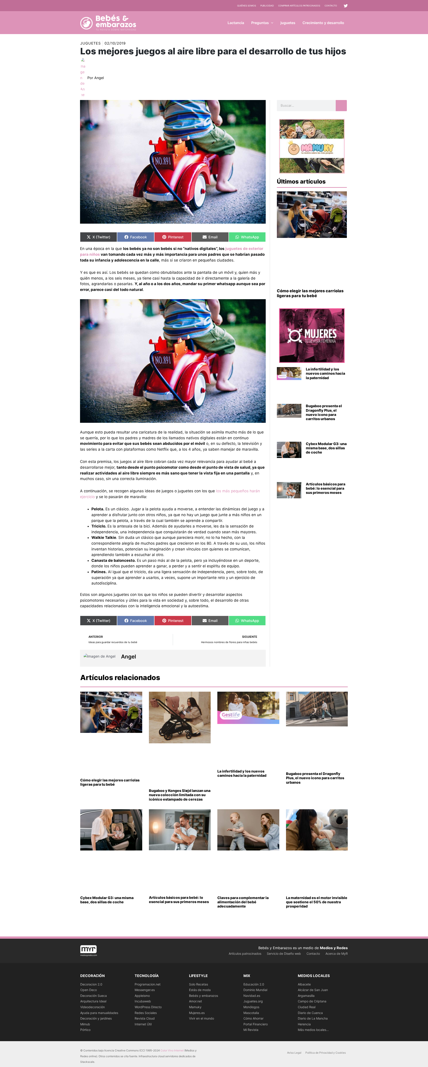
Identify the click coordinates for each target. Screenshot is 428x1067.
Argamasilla (306, 996)
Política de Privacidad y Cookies (325, 1052)
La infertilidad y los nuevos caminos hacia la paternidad (325, 373)
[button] (271, 23)
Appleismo (142, 996)
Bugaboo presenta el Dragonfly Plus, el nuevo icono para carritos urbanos (324, 412)
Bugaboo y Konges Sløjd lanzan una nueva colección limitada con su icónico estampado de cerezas (179, 794)
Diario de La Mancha (313, 1018)
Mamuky (195, 1007)
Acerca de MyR (336, 953)
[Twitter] (346, 6)
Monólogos (251, 1007)
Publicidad (267, 5)
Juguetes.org (253, 1001)
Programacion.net (147, 984)
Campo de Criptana (312, 1001)
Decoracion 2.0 (91, 984)
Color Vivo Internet (172, 1050)
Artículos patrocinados (245, 953)
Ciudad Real (306, 1007)
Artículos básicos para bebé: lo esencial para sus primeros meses (325, 488)
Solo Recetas (198, 984)
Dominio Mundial (255, 990)
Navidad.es (251, 996)
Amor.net (195, 1001)
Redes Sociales (146, 1013)
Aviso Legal (294, 1052)
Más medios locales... (313, 1030)
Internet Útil (143, 1024)
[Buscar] (341, 105)
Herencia (304, 1024)
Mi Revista (250, 1030)
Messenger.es (145, 990)
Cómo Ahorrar (253, 1018)
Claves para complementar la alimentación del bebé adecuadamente (243, 901)
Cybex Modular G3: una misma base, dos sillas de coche (326, 448)
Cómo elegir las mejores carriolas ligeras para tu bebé (310, 293)
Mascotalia (251, 1013)
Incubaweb (143, 1001)
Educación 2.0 (253, 984)
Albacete (304, 984)
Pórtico (85, 1030)
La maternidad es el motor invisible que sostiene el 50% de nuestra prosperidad (316, 901)
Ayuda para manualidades (99, 1013)
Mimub (85, 1024)
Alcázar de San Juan (313, 990)
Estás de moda (200, 990)
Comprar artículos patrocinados (299, 5)
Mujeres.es (197, 1013)
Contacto (331, 5)
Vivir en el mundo (201, 1018)
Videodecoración (92, 1007)
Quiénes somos (246, 5)
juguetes (90, 43)
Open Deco (88, 990)
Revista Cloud (145, 1018)
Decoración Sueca (93, 996)
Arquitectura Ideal (93, 1001)
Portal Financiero (255, 1024)
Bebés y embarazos (203, 996)
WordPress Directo (148, 1007)
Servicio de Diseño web (284, 953)
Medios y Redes (334, 948)
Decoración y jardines (96, 1018)
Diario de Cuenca (310, 1013)
